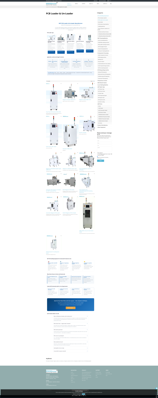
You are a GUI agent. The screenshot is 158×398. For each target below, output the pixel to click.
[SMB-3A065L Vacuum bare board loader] (87, 212)
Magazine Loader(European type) (70, 168)
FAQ (96, 375)
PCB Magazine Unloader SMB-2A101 (60, 42)
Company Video (99, 373)
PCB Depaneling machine (86, 377)
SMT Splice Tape (85, 378)
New (106, 375)
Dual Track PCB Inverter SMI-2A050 (89, 42)
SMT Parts (84, 380)
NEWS (98, 3)
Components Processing (86, 375)
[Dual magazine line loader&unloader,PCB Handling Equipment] (87, 180)
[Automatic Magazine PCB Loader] (54, 203)
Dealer (72, 377)
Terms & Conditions (99, 158)
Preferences (81, 395)
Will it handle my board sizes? (70, 329)
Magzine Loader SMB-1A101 (85, 99)
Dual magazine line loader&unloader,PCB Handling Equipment (85, 191)
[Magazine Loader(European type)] (71, 159)
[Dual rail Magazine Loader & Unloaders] (87, 159)
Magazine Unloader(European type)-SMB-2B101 (53, 169)
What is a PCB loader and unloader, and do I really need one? (70, 316)
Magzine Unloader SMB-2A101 (69, 99)
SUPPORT (83, 3)
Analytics (77, 395)
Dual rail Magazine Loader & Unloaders (85, 169)
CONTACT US (105, 3)
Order (97, 377)
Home (72, 372)
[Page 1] (69, 257)
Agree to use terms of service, (102, 158)
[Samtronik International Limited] (52, 3)
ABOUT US (91, 3)
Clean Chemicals (109, 373)
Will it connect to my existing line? (70, 335)
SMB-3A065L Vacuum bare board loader (86, 231)
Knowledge (108, 372)
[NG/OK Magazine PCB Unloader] (71, 203)
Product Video (98, 372)
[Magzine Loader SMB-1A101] (87, 90)
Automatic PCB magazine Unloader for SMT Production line (53, 190)
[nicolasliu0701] (156, 388)
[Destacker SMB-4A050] (71, 131)
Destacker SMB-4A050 (67, 148)
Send (100, 160)
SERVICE (76, 3)
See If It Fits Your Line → (51, 52)
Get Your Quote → (70, 307)
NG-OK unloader (82, 132)
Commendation (103, 0)
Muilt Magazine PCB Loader (68, 189)
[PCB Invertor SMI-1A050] (54, 130)
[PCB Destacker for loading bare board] (54, 242)
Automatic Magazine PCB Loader (53, 212)
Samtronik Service (74, 375)
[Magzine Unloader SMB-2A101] (71, 90)
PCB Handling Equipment (86, 372)
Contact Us (73, 382)
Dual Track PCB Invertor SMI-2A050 (53, 111)
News (72, 380)
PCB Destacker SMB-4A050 (70, 42)
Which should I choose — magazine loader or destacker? (70, 323)
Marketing (85, 395)
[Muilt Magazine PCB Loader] (71, 180)
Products (72, 373)
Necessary (74, 395)
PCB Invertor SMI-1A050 (51, 146)
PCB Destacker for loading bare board (52, 252)
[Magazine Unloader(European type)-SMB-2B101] (54, 159)
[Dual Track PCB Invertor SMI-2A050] (54, 96)
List (93, 81)
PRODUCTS (69, 3)
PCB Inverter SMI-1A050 (80, 42)
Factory (95, 0)
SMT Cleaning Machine (86, 373)
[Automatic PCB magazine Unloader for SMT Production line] (54, 180)
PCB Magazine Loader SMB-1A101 (51, 42)
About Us (72, 378)
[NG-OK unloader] (87, 123)
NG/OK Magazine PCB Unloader (69, 212)
